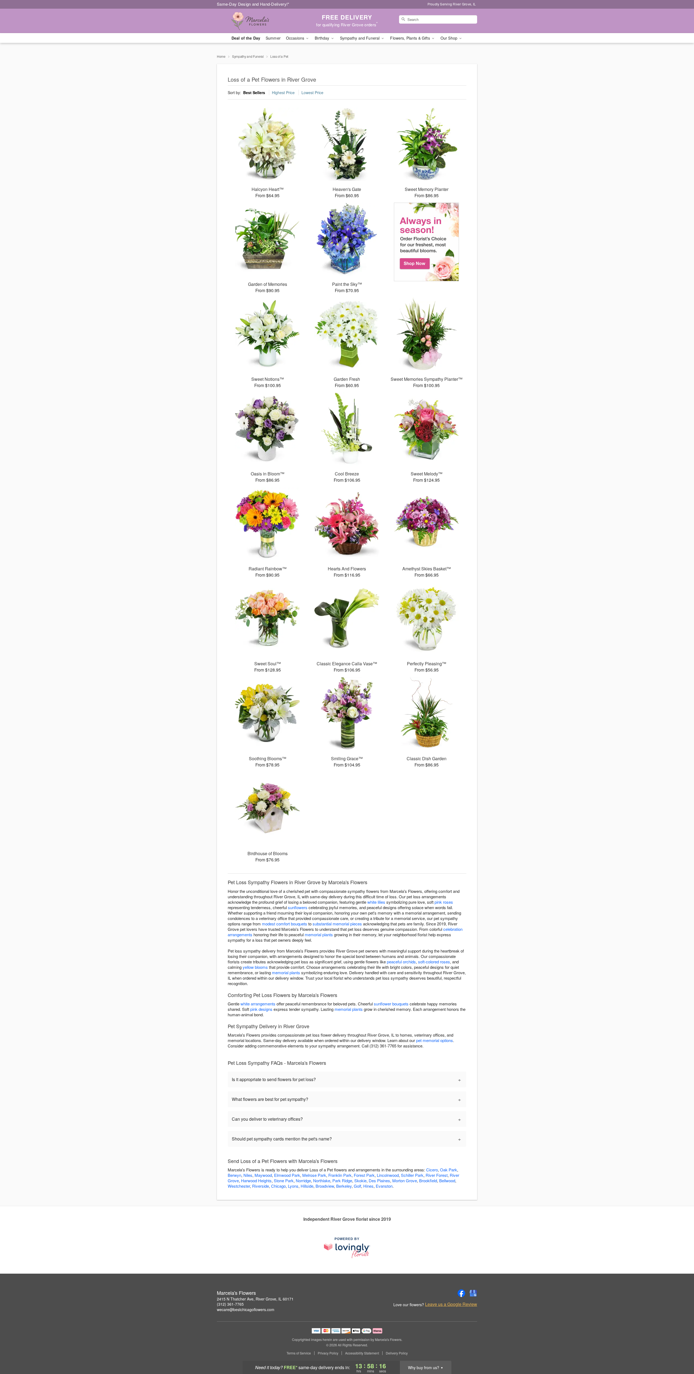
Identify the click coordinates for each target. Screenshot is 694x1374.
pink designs (261, 1009)
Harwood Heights (256, 1180)
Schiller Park (412, 1175)
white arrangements (257, 1003)
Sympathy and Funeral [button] (360, 38)
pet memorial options (434, 1040)
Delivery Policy (397, 1353)
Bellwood (447, 1180)
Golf (357, 1186)
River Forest (437, 1175)
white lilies (376, 902)
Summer (273, 38)
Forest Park (364, 1175)
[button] (680, 1351)
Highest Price (283, 92)
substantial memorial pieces (337, 923)
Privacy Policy (328, 1353)
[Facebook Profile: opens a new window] (461, 1293)
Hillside (307, 1186)
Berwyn (234, 1175)
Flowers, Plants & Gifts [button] (410, 38)
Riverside (260, 1186)
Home (221, 56)
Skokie (360, 1180)
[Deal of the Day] (426, 242)
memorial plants (319, 934)
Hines (368, 1186)
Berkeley (344, 1186)
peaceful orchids (401, 961)
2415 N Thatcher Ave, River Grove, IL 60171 (255, 1299)
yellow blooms (255, 967)
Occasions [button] (295, 38)
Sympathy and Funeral (248, 56)
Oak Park (448, 1169)
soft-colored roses (434, 961)
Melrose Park (314, 1175)
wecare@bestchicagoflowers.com (245, 1309)
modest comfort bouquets (284, 923)
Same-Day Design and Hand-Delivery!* (253, 4)
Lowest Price (312, 92)
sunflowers (297, 907)
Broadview (325, 1186)
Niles (247, 1175)
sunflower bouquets (391, 1003)
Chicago (278, 1186)
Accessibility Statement (362, 1353)
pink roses (444, 902)
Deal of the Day (246, 38)
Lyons (293, 1186)
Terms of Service (299, 1353)
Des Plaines (379, 1180)
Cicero (432, 1169)
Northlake (321, 1180)
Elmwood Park (287, 1175)
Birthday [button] (322, 38)
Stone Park (284, 1180)
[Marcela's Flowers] (256, 21)
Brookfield (428, 1180)
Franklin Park (340, 1175)
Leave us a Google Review (451, 1304)
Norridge (303, 1180)
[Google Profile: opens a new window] (473, 1293)
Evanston (384, 1186)
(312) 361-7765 (230, 1304)
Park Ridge (342, 1180)
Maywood (263, 1175)
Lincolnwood (388, 1175)
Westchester (239, 1186)
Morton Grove (404, 1180)
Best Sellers (254, 92)
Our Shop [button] (449, 38)
